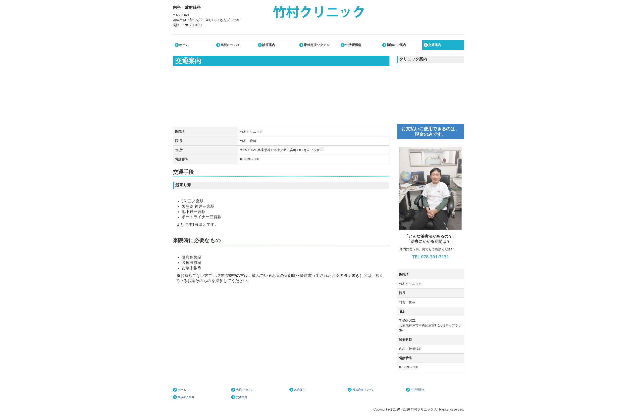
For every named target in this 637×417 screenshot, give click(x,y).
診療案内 (268, 45)
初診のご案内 (396, 45)
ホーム (184, 45)
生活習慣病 (353, 45)
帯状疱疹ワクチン (317, 45)
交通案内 (434, 45)
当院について (230, 45)
